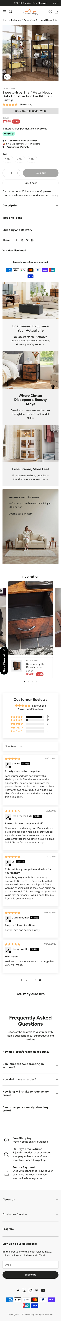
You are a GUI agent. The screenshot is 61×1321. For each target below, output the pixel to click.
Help (55, 3)
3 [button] (31, 980)
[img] (12, 759)
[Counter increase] (17, 173)
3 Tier (32, 159)
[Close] (4, 650)
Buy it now (31, 183)
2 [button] (26, 980)
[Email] (38, 240)
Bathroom (16, 20)
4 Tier (20, 159)
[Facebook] (16, 240)
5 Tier (8, 159)
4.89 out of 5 (38, 705)
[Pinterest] (27, 240)
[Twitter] (22, 240)
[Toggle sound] (47, 649)
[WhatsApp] (32, 240)
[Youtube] (43, 1290)
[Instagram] (30, 1290)
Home (5, 20)
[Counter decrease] (5, 173)
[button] (5, 11)
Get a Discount (4, 663)
